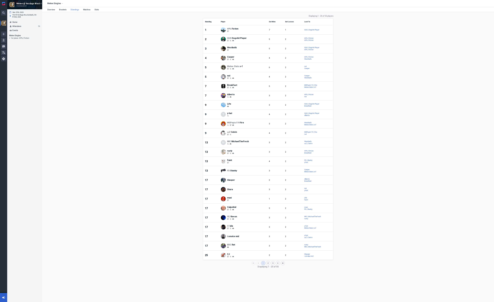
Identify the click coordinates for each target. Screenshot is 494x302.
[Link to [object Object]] (224, 29)
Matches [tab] (86, 10)
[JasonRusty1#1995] (233, 153)
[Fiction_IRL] (228, 31)
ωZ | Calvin (308, 143)
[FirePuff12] (228, 125)
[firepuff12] (233, 125)
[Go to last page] (283, 263)
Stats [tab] (97, 10)
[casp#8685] (233, 59)
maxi (306, 207)
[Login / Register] (3, 297)
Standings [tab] (75, 10)
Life (305, 198)
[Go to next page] (278, 263)
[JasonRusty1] (230, 153)
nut (305, 66)
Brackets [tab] (63, 10)
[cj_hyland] (228, 256)
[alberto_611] (230, 97)
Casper (307, 68)
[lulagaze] (228, 228)
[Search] (3, 12)
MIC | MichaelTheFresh (312, 216)
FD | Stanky (308, 160)
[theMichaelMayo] (228, 144)
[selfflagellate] (230, 69)
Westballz (308, 59)
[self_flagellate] (228, 69)
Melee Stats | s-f (310, 87)
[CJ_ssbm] (230, 256)
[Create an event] (3, 34)
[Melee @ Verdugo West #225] (3, 23)
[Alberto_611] (228, 97)
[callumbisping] (228, 209)
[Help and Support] (3, 58)
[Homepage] (3, 3)
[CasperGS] (228, 59)
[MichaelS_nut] (230, 78)
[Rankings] (3, 40)
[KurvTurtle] (228, 40)
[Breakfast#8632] (233, 87)
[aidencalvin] (230, 134)
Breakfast (307, 106)
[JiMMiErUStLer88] (228, 153)
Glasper (307, 254)
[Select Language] (3, 52)
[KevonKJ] (230, 219)
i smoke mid (308, 256)
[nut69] (228, 78)
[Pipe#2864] (233, 219)
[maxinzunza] (228, 200)
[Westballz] (228, 50)
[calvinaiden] (228, 134)
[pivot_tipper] (228, 106)
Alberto (307, 115)
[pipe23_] (228, 219)
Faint (306, 200)
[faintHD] (228, 163)
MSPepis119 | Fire (310, 85)
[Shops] (3, 46)
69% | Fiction (309, 38)
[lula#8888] (233, 228)
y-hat (306, 162)
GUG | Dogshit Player (311, 30)
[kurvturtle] (233, 41)
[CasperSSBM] (230, 59)
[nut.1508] (233, 78)
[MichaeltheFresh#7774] (230, 144)
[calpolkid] (233, 210)
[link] (233, 40)
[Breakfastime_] (230, 87)
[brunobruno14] (228, 247)
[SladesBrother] (228, 116)
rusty (306, 219)
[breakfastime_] (228, 87)
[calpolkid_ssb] (230, 209)
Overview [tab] (51, 10)
